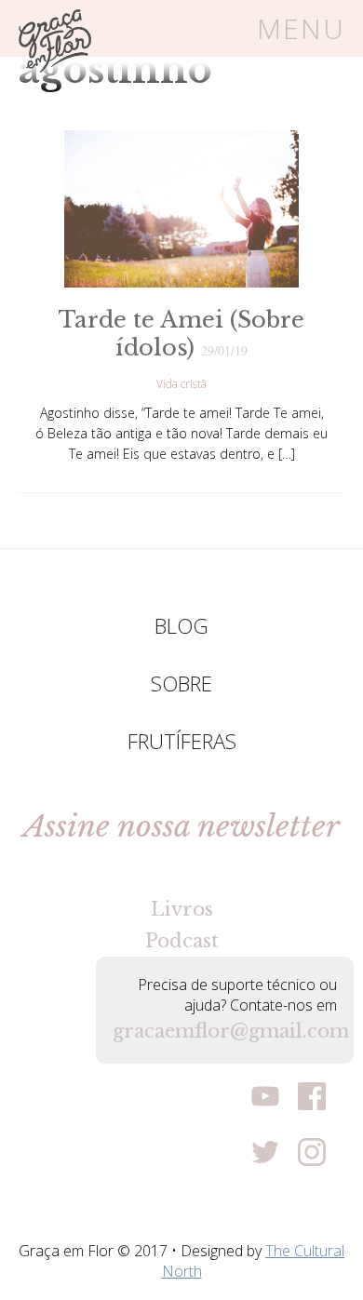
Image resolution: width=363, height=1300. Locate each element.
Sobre (181, 683)
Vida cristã (181, 384)
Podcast (182, 941)
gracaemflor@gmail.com (225, 1031)
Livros (182, 909)
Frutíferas (182, 741)
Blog (181, 625)
